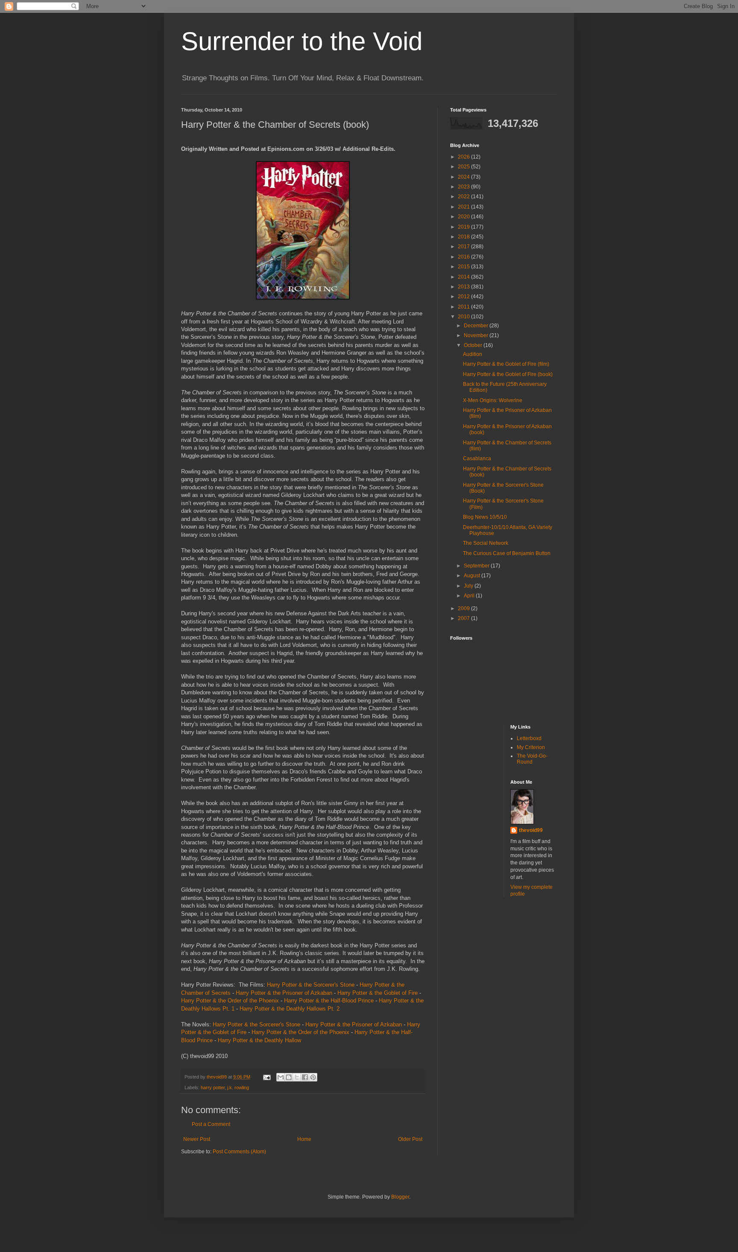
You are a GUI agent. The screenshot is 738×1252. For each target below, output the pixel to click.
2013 (464, 287)
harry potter (213, 1087)
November (476, 335)
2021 (464, 207)
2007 (464, 618)
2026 (464, 157)
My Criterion (531, 747)
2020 (464, 217)
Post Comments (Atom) (239, 1152)
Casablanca (477, 458)
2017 (464, 247)
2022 (464, 197)
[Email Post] (266, 1076)
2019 (464, 227)
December (476, 326)
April (470, 596)
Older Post (410, 1139)
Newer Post (196, 1139)
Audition (472, 354)
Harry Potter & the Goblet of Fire (377, 993)
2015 (464, 267)
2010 (464, 317)
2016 (464, 257)
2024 (464, 177)
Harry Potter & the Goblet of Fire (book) (508, 374)
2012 (464, 297)
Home (304, 1139)
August (472, 576)
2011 (464, 307)
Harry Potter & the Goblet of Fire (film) (506, 364)
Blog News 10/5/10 (485, 517)
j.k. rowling (238, 1087)
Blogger (400, 1197)
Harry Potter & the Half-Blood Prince (329, 1000)
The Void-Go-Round (532, 759)
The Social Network (485, 543)
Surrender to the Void (301, 41)
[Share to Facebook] (305, 1077)
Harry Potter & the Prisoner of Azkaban (284, 993)
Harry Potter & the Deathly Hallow (259, 1040)
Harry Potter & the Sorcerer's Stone (310, 985)
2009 (464, 608)
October (473, 345)
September (477, 566)
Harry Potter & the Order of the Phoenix (230, 1000)
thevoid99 (531, 830)
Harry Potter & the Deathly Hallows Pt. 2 (290, 1008)
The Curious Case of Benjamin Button (507, 553)
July (469, 586)
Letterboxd (529, 738)
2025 (464, 167)
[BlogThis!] (288, 1077)
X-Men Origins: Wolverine (492, 400)
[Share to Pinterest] (313, 1077)
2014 (464, 277)
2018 (464, 237)
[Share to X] (297, 1077)
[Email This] (280, 1077)
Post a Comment (211, 1124)
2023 (464, 187)
